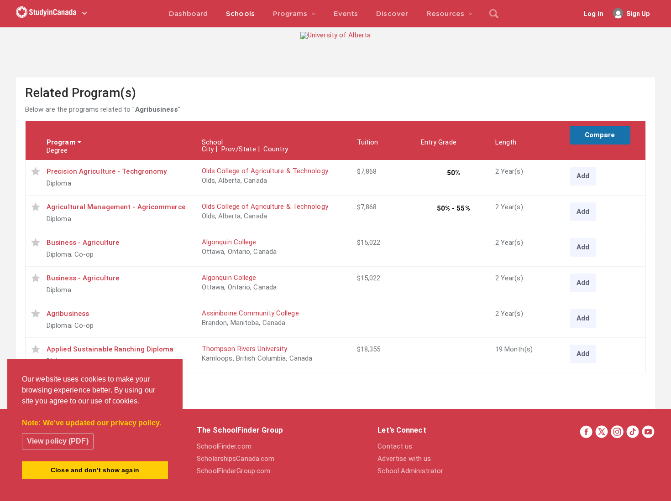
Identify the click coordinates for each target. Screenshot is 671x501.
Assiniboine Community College (250, 313)
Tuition (367, 142)
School (212, 142)
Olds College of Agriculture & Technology (265, 171)
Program (61, 142)
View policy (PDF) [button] (58, 441)
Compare (600, 135)
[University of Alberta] (335, 35)
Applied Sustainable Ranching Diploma (110, 349)
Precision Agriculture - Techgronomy (107, 171)
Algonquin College (229, 242)
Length (506, 142)
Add (583, 176)
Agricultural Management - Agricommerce (116, 207)
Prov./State (238, 149)
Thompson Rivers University (245, 349)
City (208, 149)
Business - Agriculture (83, 242)
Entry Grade (438, 142)
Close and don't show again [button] (95, 470)
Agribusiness (68, 314)
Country (275, 149)
